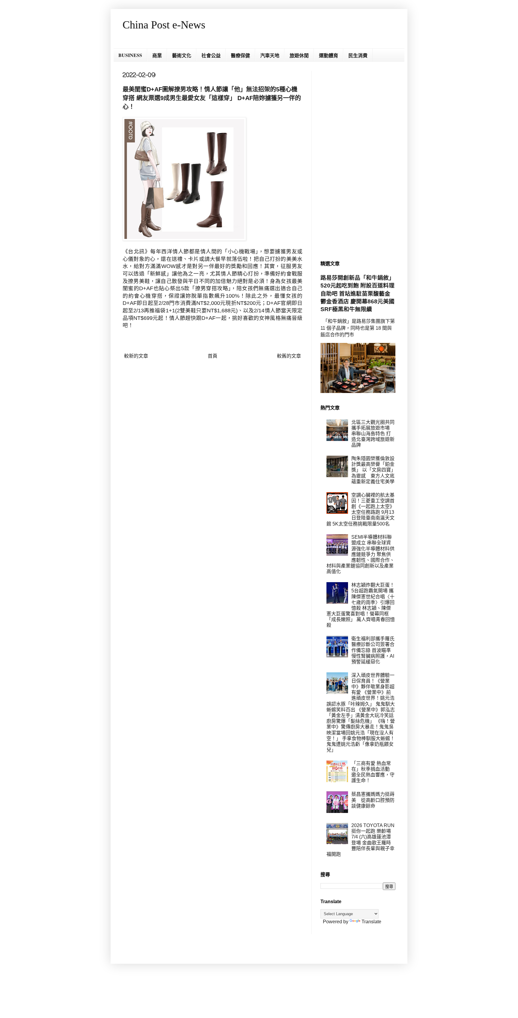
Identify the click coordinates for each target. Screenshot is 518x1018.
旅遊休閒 (299, 55)
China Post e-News (164, 25)
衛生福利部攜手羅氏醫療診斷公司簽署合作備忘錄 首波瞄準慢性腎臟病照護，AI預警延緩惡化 (372, 650)
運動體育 (328, 55)
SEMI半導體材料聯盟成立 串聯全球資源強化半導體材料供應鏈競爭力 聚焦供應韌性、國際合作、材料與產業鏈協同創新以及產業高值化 (360, 554)
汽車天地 (269, 55)
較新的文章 (136, 356)
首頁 (212, 356)
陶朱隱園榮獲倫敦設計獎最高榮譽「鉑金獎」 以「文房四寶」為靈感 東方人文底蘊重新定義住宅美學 (372, 470)
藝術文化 (181, 55)
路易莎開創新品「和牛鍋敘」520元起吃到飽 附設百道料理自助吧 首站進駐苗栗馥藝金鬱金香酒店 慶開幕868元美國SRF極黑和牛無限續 (357, 293)
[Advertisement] (357, 161)
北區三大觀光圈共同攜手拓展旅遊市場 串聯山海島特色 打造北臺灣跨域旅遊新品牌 (372, 434)
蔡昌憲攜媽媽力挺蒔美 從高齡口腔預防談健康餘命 (372, 800)
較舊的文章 (289, 356)
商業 (157, 55)
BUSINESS (130, 55)
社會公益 (211, 55)
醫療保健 (240, 55)
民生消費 (358, 55)
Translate (371, 921)
